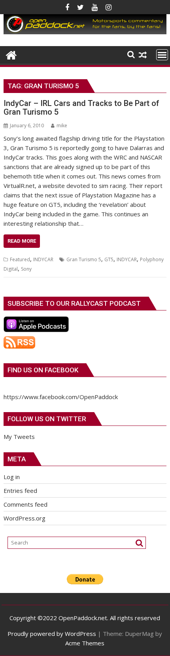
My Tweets (19, 436)
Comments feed (25, 504)
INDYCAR (43, 259)
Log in (12, 477)
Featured (20, 259)
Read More (22, 241)
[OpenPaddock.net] (85, 32)
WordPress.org (24, 518)
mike (62, 125)
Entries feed (20, 490)
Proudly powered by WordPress (52, 633)
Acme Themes (84, 643)
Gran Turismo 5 (83, 259)
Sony (26, 269)
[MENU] (162, 54)
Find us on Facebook (43, 370)
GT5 (108, 259)
